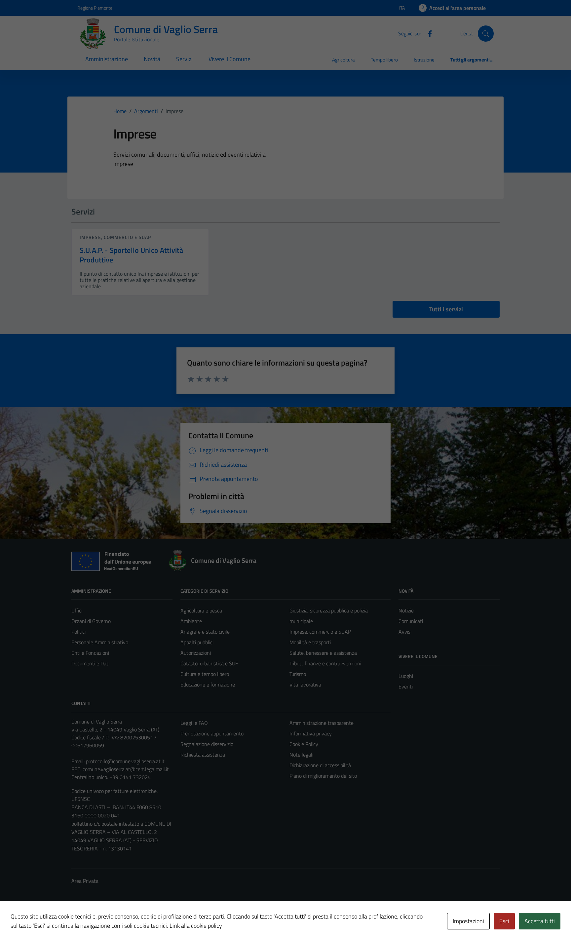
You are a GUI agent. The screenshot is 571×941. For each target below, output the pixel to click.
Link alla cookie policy (196, 925)
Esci (504, 921)
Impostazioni (468, 921)
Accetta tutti (539, 921)
